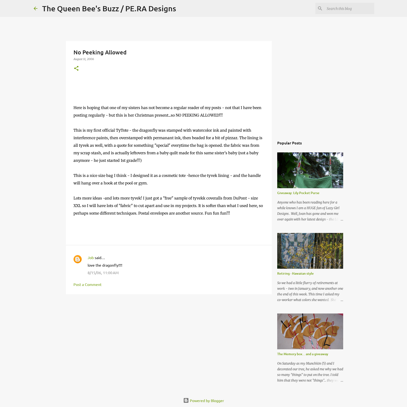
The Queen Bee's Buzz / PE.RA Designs (109, 8)
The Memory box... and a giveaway (302, 354)
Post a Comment (87, 284)
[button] (76, 68)
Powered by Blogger (206, 400)
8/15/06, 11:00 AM (103, 272)
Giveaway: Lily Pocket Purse (298, 193)
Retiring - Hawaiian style (295, 273)
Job (91, 257)
